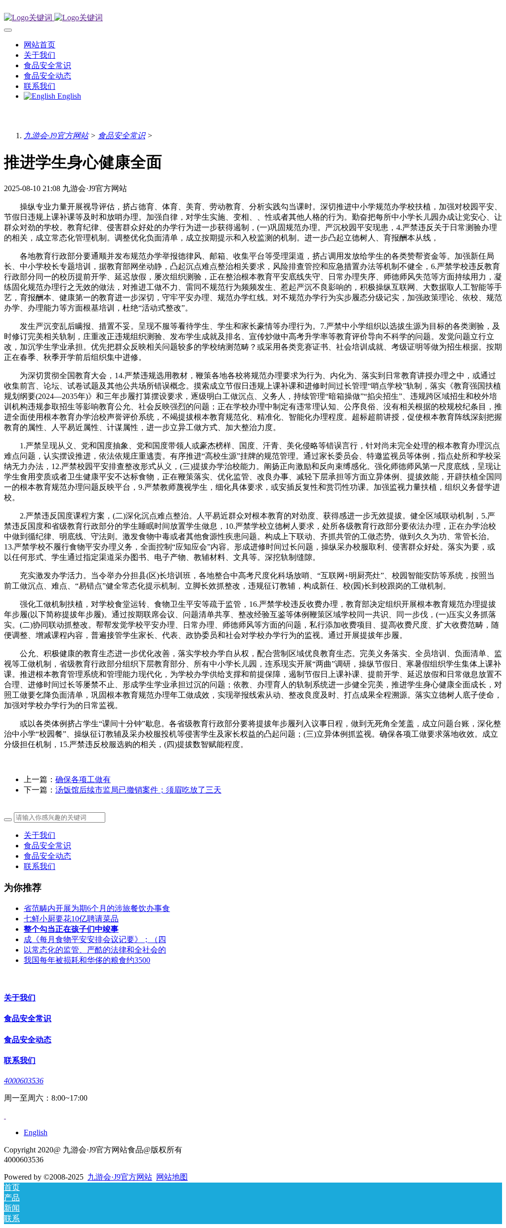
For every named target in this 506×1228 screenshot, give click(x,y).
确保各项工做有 (83, 779)
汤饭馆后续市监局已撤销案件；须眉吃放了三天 (138, 790)
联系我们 (39, 866)
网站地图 (172, 1177)
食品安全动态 (47, 856)
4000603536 (23, 1080)
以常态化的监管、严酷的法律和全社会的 (95, 950)
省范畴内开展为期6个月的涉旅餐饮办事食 (97, 908)
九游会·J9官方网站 (56, 135)
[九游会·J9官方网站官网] (253, 18)
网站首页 (39, 44)
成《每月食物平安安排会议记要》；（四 (95, 939)
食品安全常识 (121, 135)
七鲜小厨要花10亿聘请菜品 (71, 918)
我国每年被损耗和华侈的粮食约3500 (87, 960)
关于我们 (39, 835)
